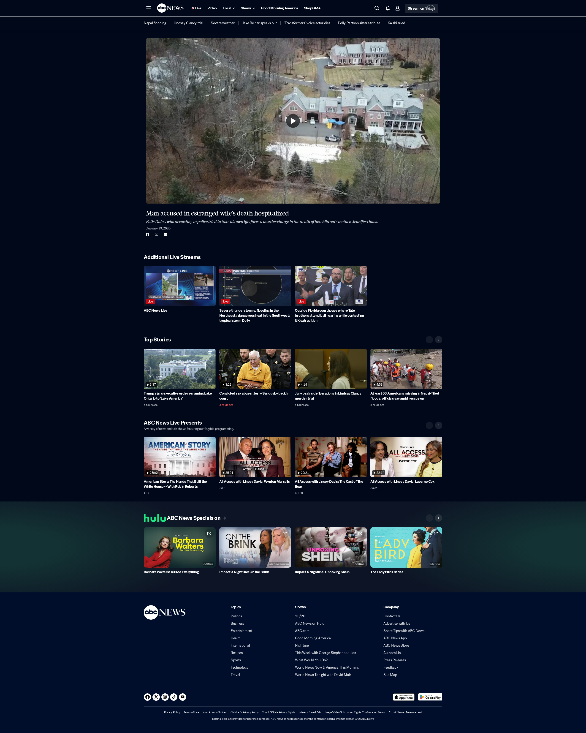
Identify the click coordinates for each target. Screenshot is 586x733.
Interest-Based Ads (310, 712)
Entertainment (241, 631)
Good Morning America (313, 638)
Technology (239, 667)
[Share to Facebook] (147, 234)
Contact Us (391, 616)
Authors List (392, 653)
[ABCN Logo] (170, 8)
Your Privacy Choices (215, 712)
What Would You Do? (311, 660)
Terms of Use (191, 712)
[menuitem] (155, 23)
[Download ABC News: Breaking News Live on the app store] (404, 697)
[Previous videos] (429, 339)
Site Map (390, 675)
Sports (236, 660)
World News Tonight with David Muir (323, 675)
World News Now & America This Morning (327, 667)
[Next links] (438, 518)
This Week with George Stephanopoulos (325, 653)
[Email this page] (165, 234)
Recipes (237, 653)
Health (236, 638)
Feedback (390, 667)
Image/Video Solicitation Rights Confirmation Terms (355, 712)
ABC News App (395, 638)
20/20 (300, 616)
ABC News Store (396, 645)
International (240, 645)
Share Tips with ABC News (403, 631)
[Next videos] (438, 339)
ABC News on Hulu (309, 623)
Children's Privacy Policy (245, 712)
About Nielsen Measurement (405, 712)
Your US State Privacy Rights (278, 712)
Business (237, 623)
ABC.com (302, 631)
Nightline (302, 645)
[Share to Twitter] (156, 234)
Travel (235, 675)
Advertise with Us (396, 623)
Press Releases (394, 660)
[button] (148, 8)
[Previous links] (429, 518)
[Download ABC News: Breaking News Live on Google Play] (430, 697)
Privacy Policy (172, 712)
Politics (236, 616)
